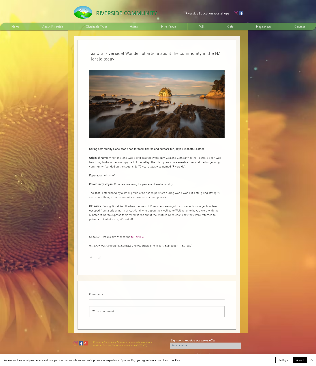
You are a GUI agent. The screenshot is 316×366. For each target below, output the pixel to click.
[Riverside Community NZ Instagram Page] (76, 343)
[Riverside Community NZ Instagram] (236, 13)
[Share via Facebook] (91, 258)
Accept (300, 360)
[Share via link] (100, 258)
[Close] (311, 360)
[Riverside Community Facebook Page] (241, 13)
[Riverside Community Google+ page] (86, 343)
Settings (283, 360)
